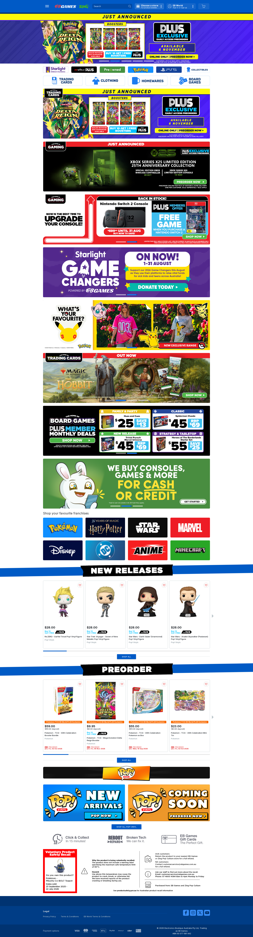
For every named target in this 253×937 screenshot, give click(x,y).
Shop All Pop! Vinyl (126, 827)
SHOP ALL (126, 656)
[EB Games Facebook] (186, 913)
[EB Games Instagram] (193, 913)
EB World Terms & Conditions (97, 916)
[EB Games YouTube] (207, 913)
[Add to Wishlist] (80, 585)
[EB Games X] (200, 913)
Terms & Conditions (70, 916)
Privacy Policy (49, 916)
